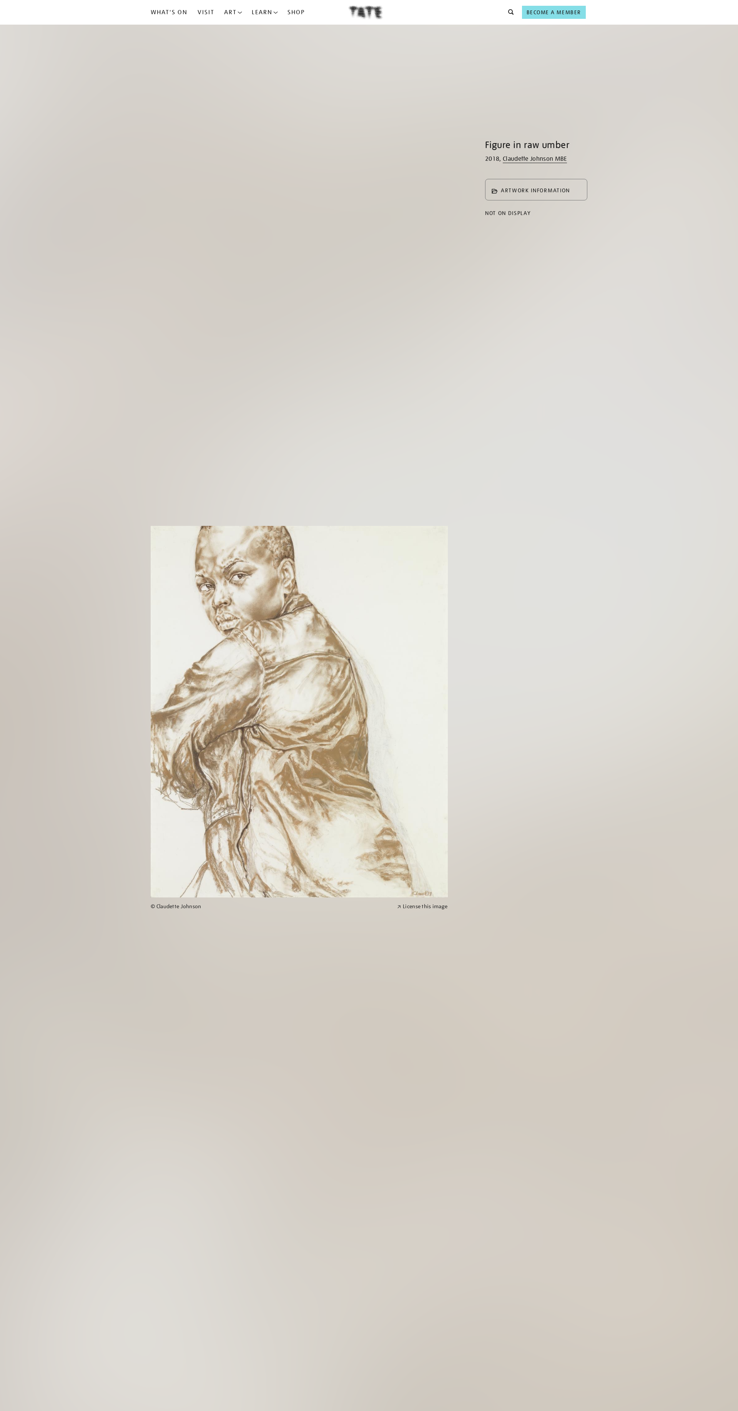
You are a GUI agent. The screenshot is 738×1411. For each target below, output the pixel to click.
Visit (206, 12)
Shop (296, 12)
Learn (262, 12)
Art (230, 12)
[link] (271, 906)
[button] (509, 12)
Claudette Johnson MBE (535, 159)
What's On (169, 12)
